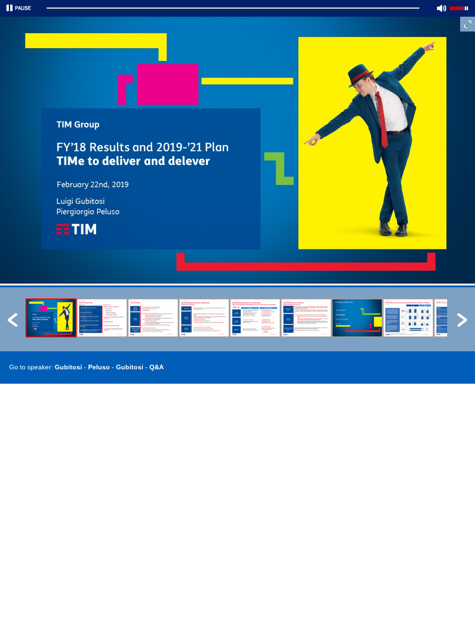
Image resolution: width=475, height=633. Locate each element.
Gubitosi (68, 367)
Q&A (156, 367)
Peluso (99, 367)
